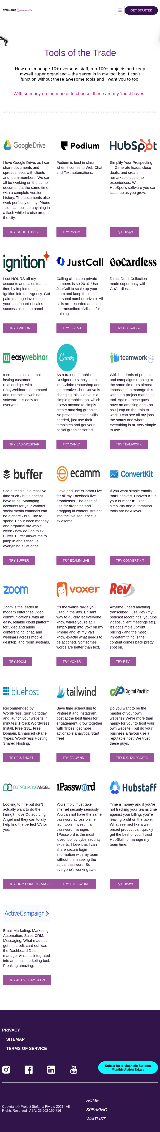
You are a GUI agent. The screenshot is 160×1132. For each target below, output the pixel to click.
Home (92, 1100)
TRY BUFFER (19, 560)
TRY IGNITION (19, 328)
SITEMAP (15, 1039)
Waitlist (95, 1119)
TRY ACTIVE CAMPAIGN (27, 980)
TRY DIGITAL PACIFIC (132, 757)
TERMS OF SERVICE (26, 1048)
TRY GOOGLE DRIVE (25, 232)
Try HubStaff (124, 884)
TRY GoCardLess (128, 328)
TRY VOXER (72, 661)
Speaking (96, 1109)
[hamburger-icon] (120, 10)
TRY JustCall (72, 328)
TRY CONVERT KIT (130, 560)
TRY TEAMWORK (129, 444)
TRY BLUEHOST (21, 757)
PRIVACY (11, 1030)
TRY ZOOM (17, 661)
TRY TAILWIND (73, 757)
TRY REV (123, 661)
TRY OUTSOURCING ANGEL (30, 884)
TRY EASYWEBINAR (24, 444)
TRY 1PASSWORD (76, 884)
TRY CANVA (71, 444)
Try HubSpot (124, 232)
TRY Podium (71, 232)
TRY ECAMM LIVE (76, 560)
